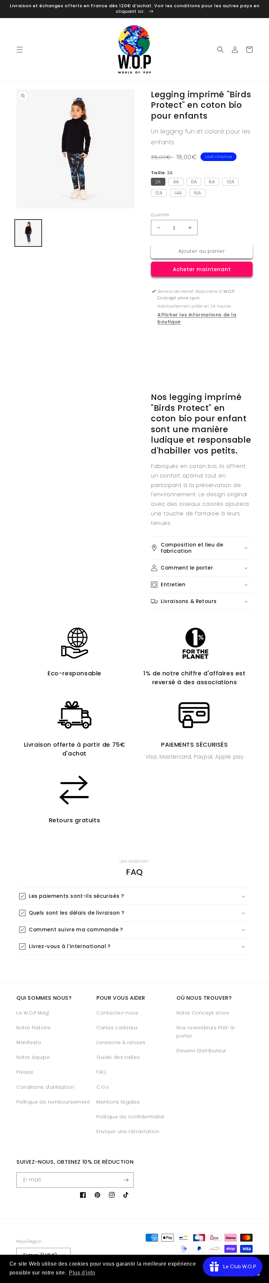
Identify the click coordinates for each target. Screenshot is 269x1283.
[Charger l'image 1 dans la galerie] (28, 233)
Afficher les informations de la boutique (197, 318)
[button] (19, 49)
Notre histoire (33, 1027)
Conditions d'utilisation (45, 1087)
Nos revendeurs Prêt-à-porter (206, 1031)
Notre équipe (33, 1057)
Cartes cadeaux (116, 1027)
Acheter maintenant (202, 269)
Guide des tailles (118, 1057)
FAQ (101, 1072)
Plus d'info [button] (82, 1272)
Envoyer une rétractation (127, 1131)
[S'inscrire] (126, 1180)
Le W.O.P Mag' (33, 1013)
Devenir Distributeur (201, 1050)
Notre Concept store (202, 1013)
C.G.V (102, 1087)
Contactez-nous (117, 1013)
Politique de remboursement (53, 1102)
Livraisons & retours (121, 1042)
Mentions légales (118, 1102)
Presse (24, 1072)
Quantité (160, 215)
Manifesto (28, 1042)
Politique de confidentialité (130, 1116)
